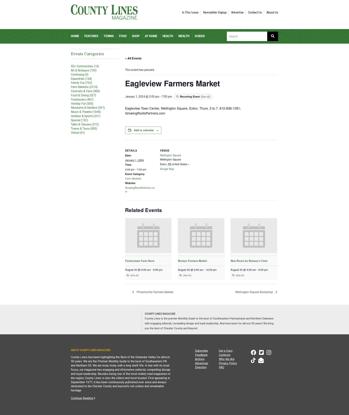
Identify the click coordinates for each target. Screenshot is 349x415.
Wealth (183, 36)
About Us (272, 12)
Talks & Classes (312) (85, 124)
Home (75, 36)
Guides (200, 36)
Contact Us (255, 12)
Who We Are (226, 359)
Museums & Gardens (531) (88, 107)
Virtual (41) (78, 132)
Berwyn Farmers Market (192, 261)
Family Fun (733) (81, 82)
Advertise (237, 12)
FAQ (221, 367)
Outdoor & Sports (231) (85, 116)
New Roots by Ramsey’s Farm (249, 261)
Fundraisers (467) (82, 99)
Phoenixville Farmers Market (154, 292)
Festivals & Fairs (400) (85, 91)
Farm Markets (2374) (84, 87)
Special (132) (79, 120)
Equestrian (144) (81, 78)
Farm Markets (133, 178)
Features (91, 36)
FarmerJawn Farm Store (140, 261)
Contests (224, 355)
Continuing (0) (79, 74)
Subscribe (201, 350)
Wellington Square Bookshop (254, 292)
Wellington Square (170, 155)
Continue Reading (82, 398)
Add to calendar (144, 130)
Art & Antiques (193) (84, 70)
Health (168, 36)
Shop (136, 36)
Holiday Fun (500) (82, 103)
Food (123, 36)
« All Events (133, 58)
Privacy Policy (228, 363)
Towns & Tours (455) (84, 128)
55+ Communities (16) (85, 66)
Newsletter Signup (215, 12)
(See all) (205, 96)
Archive (199, 359)
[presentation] (148, 235)
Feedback (201, 355)
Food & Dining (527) (83, 95)
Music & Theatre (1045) (86, 112)
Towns (109, 36)
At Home (151, 36)
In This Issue (190, 12)
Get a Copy (226, 350)
